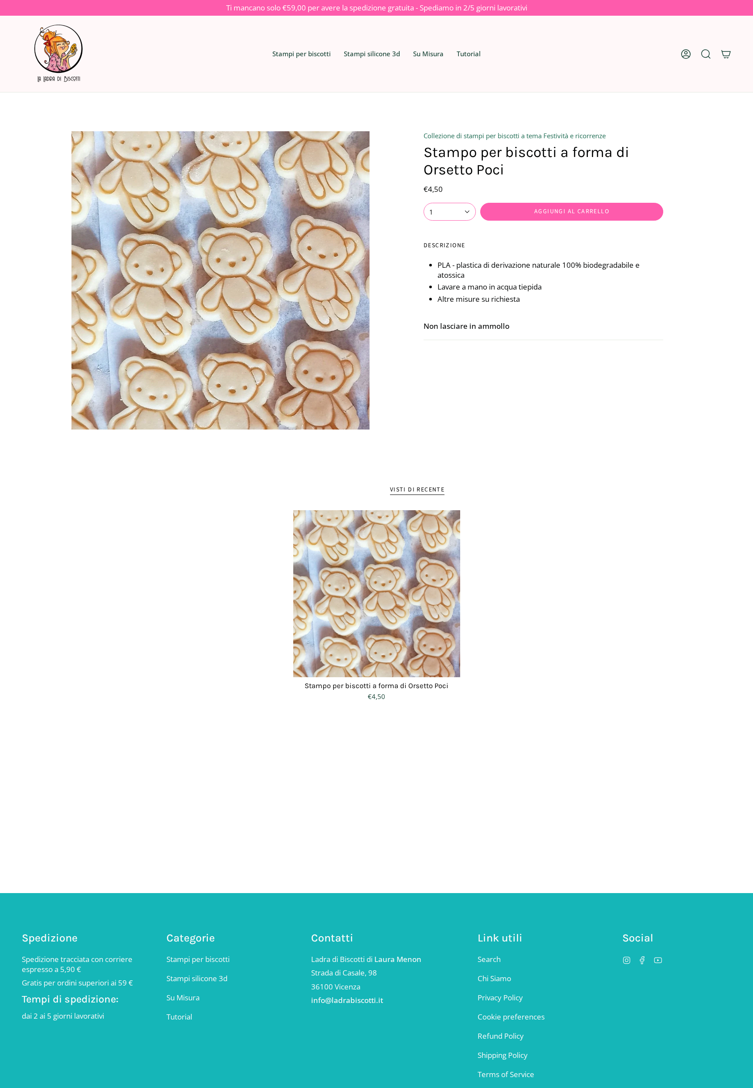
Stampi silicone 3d (196, 978)
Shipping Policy (503, 1055)
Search (489, 959)
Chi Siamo (494, 978)
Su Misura (183, 998)
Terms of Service (506, 1074)
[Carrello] (726, 54)
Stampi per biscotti (198, 959)
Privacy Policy (500, 998)
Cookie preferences (511, 1017)
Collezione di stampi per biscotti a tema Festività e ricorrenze (515, 135)
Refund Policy (501, 1036)
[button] (301, 54)
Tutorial (179, 1017)
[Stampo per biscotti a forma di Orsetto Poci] (376, 593)
